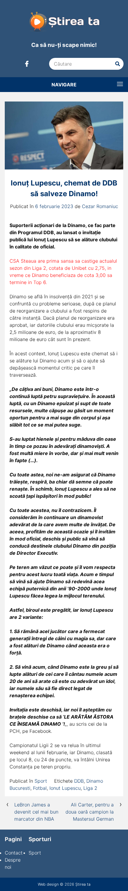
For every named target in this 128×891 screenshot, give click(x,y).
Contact (14, 853)
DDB (79, 781)
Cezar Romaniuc (100, 206)
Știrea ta (82, 884)
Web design (48, 884)
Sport (41, 781)
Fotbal (40, 788)
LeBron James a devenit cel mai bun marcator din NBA (36, 812)
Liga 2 (90, 788)
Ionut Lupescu (65, 788)
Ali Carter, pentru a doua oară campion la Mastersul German (89, 812)
